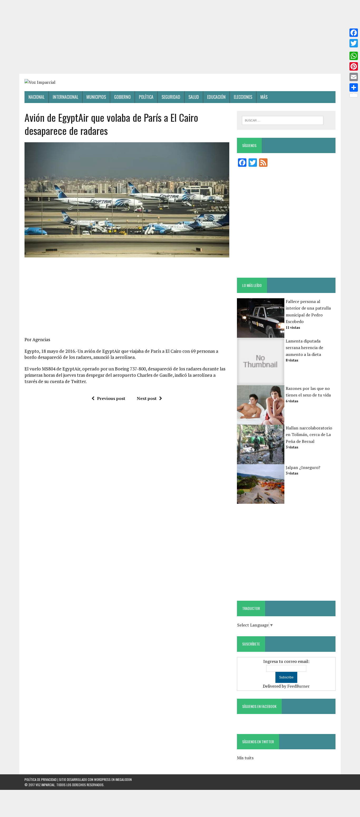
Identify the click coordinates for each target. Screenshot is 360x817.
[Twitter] (353, 43)
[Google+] (353, 49)
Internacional (65, 97)
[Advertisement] (180, 37)
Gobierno (122, 97)
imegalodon (123, 779)
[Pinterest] (353, 66)
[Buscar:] (282, 120)
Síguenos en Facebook (259, 706)
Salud (193, 97)
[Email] (353, 77)
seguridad (171, 97)
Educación (216, 97)
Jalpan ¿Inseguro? (303, 467)
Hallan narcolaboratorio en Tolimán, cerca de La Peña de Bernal (309, 434)
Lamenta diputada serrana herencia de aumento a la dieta (304, 347)
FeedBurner (298, 686)
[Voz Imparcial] (180, 82)
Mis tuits (245, 758)
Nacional (36, 97)
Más (263, 97)
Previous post (111, 398)
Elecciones (243, 97)
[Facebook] (353, 32)
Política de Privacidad (41, 779)
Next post (147, 398)
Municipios (96, 97)
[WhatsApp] (353, 56)
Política (146, 97)
